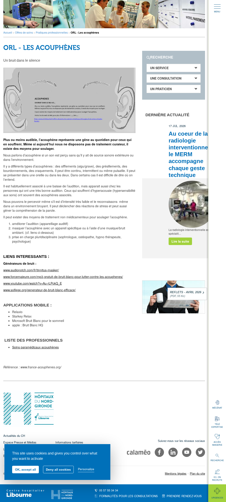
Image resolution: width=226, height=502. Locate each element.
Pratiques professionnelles (52, 32)
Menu (217, 11)
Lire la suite (180, 241)
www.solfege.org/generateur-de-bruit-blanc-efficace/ (39, 290)
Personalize (86, 469)
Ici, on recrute (217, 478)
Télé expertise (217, 425)
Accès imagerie (217, 443)
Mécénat (217, 407)
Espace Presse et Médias (19, 442)
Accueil (7, 32)
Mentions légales (175, 473)
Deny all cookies (58, 469)
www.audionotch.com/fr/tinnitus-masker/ (31, 270)
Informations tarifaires (69, 442)
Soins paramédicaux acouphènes (35, 347)
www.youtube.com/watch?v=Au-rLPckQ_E (32, 283)
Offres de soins (24, 32)
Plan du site (197, 473)
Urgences (217, 497)
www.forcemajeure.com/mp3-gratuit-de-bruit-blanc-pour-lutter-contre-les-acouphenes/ (63, 276)
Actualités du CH (14, 436)
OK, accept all (25, 469)
